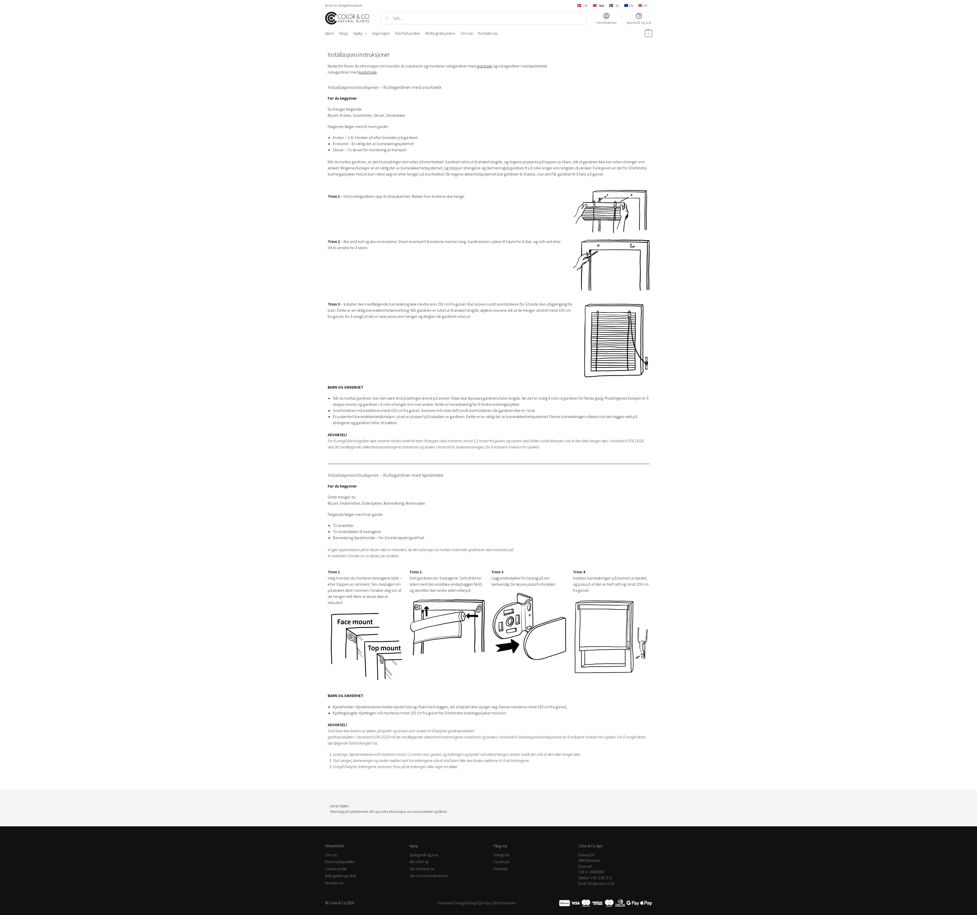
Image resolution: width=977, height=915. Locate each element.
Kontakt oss (334, 883)
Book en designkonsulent (343, 5)
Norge (472, 902)
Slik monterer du (421, 868)
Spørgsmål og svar (424, 854)
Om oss (331, 854)
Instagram (501, 854)
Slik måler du (419, 861)
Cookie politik (336, 868)
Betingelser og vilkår (341, 875)
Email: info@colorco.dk (596, 883)
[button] (648, 33)
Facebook (502, 861)
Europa (485, 902)
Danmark (445, 902)
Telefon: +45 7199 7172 (595, 877)
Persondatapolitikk (340, 861)
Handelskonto (606, 22)
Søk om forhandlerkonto (428, 875)
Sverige (459, 902)
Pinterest (500, 868)
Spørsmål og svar (638, 22)
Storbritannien (504, 902)
